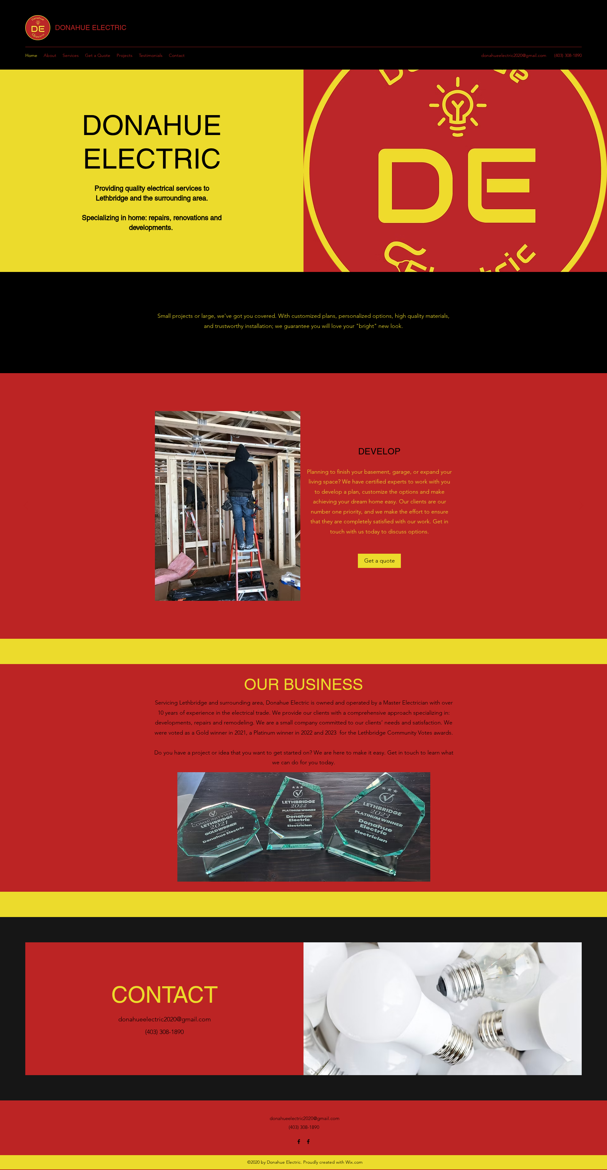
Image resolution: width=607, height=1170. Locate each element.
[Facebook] (299, 1141)
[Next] (581, 506)
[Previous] (26, 506)
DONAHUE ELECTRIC (90, 28)
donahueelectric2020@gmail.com (513, 55)
